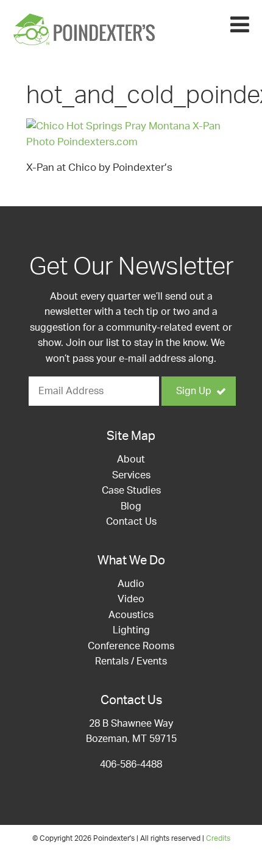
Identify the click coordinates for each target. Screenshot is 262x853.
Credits (218, 838)
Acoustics (131, 615)
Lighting (131, 630)
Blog (131, 506)
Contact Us (131, 522)
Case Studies (131, 490)
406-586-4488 (131, 764)
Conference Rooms (131, 646)
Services (131, 475)
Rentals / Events (131, 661)
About (131, 459)
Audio (131, 584)
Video (131, 599)
